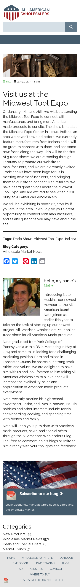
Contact (56, 568)
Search (71, 27)
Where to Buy (40, 574)
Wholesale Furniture (37, 557)
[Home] (27, 12)
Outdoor (66, 557)
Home (11, 557)
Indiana (70, 239)
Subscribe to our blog (39, 493)
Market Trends (14, 549)
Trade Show (22, 239)
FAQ (20, 568)
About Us (36, 568)
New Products (14, 534)
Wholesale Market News (22, 252)
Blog (65, 563)
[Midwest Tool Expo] (40, 60)
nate (8, 81)
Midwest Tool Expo (48, 239)
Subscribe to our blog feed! (43, 580)
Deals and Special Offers (22, 544)
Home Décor (19, 563)
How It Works (45, 563)
